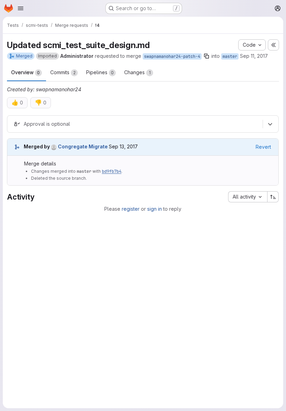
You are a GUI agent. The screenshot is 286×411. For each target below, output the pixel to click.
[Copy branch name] (206, 56)
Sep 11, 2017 (254, 56)
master (230, 56)
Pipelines (100, 72)
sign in (154, 209)
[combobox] (247, 196)
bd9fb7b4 (111, 171)
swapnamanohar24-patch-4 (172, 56)
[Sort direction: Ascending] (273, 196)
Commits (63, 72)
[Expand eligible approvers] (270, 124)
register (131, 209)
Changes (137, 72)
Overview (25, 72)
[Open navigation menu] (20, 8)
